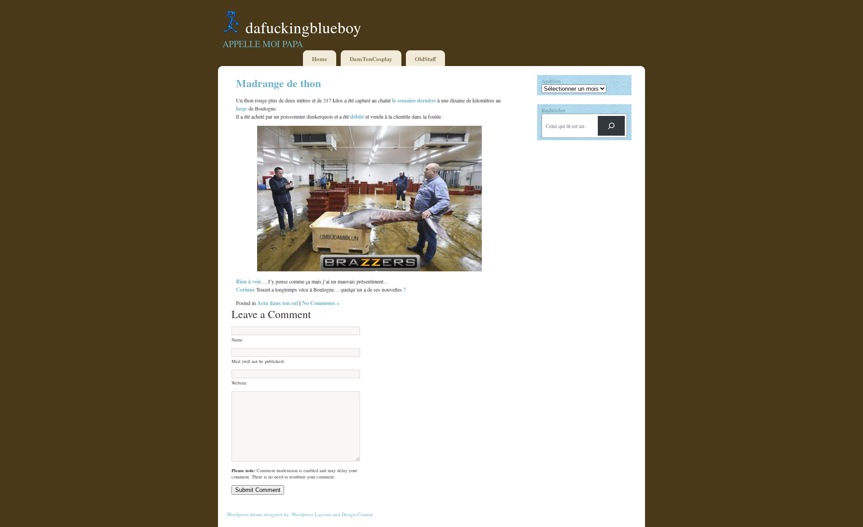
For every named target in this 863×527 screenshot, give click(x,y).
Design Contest (357, 514)
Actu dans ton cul (277, 303)
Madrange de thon (278, 83)
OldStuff (425, 58)
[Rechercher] (611, 126)
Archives (551, 80)
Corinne (245, 289)
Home (319, 58)
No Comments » (320, 303)
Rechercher (553, 110)
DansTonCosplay (371, 58)
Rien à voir (248, 281)
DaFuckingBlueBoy (303, 27)
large (241, 108)
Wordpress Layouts (311, 514)
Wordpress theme (244, 514)
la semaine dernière (414, 100)
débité (357, 116)
